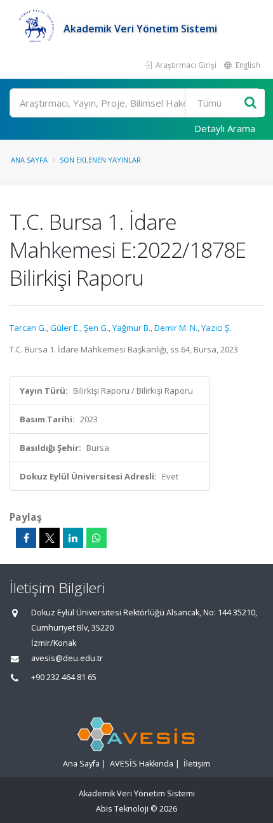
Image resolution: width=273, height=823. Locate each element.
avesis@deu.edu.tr (67, 658)
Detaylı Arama (224, 128)
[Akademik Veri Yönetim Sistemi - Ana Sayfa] (36, 28)
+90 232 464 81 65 (64, 677)
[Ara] (250, 103)
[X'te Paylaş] (49, 538)
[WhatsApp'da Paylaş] (96, 538)
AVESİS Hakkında (141, 763)
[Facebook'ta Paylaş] (26, 538)
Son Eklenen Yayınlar (100, 159)
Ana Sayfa (29, 159)
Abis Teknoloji (122, 808)
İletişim (196, 763)
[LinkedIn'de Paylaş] (73, 538)
